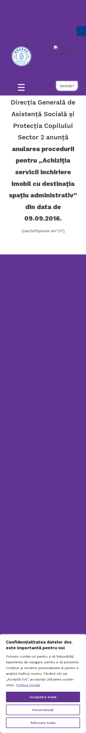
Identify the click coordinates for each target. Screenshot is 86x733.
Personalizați (43, 710)
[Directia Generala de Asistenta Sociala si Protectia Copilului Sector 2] (40, 291)
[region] (43, 683)
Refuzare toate (43, 723)
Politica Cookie (28, 685)
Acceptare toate (43, 697)
